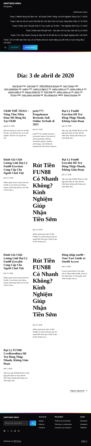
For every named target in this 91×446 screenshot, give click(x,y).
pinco (78, 92)
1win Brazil (19, 86)
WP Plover (17, 441)
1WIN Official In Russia (50, 86)
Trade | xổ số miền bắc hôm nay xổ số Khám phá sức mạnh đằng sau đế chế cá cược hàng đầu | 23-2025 (44, 41)
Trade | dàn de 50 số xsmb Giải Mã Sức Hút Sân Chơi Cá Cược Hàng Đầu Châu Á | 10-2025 (48, 21)
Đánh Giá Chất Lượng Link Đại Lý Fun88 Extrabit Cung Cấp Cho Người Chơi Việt (16, 261)
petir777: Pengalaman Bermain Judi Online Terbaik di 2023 (43, 117)
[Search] (33, 423)
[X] (8, 431)
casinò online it (16, 92)
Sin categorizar (53, 95)
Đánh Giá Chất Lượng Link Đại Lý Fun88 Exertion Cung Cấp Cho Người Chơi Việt (16, 166)
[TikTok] (15, 431)
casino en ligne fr (42, 89)
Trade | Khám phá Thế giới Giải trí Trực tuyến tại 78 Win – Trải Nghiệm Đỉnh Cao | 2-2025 (49, 26)
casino (27, 89)
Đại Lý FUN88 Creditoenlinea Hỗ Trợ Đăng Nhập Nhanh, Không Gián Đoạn (16, 357)
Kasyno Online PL (34, 92)
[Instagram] (11, 431)
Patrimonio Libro (80, 12)
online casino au (65, 92)
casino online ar (78, 89)
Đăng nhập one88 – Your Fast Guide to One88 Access (73, 258)
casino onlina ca (60, 89)
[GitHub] (19, 431)
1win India (32, 86)
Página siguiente (78, 391)
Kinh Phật (50, 92)
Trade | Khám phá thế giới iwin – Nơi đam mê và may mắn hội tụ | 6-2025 (56, 30)
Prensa (15, 95)
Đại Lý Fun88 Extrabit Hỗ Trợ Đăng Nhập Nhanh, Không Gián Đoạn (74, 164)
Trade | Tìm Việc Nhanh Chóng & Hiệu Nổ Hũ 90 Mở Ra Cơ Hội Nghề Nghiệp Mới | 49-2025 (49, 35)
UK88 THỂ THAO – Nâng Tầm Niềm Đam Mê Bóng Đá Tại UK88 (16, 116)
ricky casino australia (32, 95)
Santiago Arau (12, 3)
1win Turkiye (70, 86)
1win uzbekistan (12, 89)
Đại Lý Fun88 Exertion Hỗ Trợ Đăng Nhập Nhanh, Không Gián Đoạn (74, 116)
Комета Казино (72, 95)
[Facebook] (4, 431)
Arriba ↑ (84, 441)
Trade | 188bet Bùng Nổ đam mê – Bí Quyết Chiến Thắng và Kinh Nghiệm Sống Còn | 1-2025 (48, 16)
